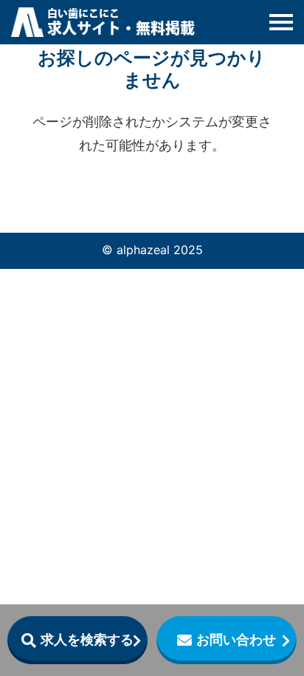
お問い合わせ (236, 639)
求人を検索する (87, 639)
